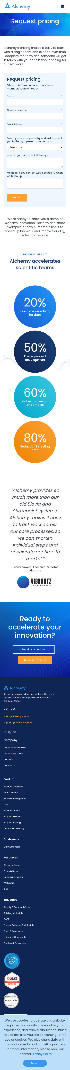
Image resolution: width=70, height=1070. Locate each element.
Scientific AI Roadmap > (33, 649)
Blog (6, 889)
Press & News (11, 871)
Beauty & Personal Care (17, 907)
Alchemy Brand (12, 865)
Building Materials (13, 913)
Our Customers (12, 846)
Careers (8, 759)
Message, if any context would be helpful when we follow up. (35, 174)
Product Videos (12, 810)
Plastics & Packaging (15, 943)
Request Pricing (12, 822)
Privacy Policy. (42, 1054)
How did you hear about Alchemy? (27, 155)
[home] (16, 6)
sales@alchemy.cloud (16, 716)
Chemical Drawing (14, 828)
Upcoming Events (13, 877)
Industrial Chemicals (15, 937)
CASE (6, 919)
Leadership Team (13, 753)
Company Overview (15, 747)
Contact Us (10, 765)
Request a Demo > (35, 660)
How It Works (11, 792)
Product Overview (13, 786)
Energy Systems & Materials (19, 925)
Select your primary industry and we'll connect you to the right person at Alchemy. (34, 140)
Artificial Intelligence (15, 798)
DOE (6, 804)
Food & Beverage (13, 931)
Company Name (35, 110)
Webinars (9, 883)
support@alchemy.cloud (18, 722)
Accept (35, 1063)
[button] (62, 6)
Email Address (35, 124)
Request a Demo (13, 816)
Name (35, 96)
